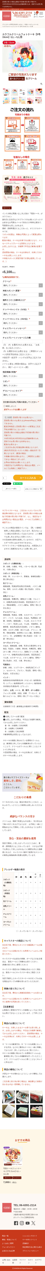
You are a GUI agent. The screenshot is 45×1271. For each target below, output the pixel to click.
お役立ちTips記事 (8, 1251)
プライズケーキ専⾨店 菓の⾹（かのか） (12, 24)
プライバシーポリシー (30, 1251)
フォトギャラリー (8, 1247)
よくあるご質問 (7, 1243)
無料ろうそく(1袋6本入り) (14, 300)
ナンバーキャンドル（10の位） (17, 319)
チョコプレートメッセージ (15, 328)
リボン (6, 381)
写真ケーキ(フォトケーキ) (31, 24)
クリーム (7, 281)
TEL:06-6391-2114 (25, 1205)
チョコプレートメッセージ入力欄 (16, 338)
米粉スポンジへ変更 (12, 291)
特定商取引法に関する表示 (32, 1247)
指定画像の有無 (10, 372)
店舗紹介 (25, 1243)
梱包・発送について (9, 1239)
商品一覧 (5, 1236)
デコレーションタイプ (13, 391)
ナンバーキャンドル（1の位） (16, 309)
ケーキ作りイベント (29, 1239)
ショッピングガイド (29, 1236)
